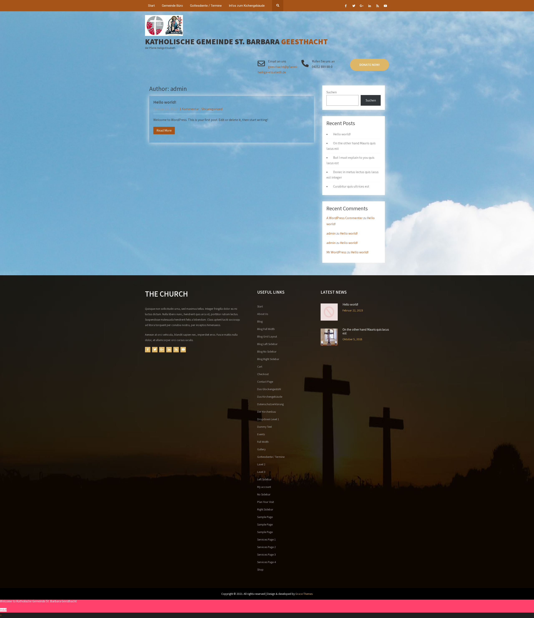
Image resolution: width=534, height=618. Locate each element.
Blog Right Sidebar (268, 359)
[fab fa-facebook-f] (345, 6)
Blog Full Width (266, 329)
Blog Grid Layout (267, 336)
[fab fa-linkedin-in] (369, 6)
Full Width (263, 442)
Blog (260, 321)
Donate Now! (369, 64)
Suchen (331, 92)
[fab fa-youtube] (385, 6)
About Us (262, 314)
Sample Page (265, 517)
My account (264, 487)
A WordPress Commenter (344, 218)
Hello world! (164, 102)
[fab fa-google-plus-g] (361, 6)
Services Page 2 (266, 547)
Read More (164, 130)
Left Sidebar (264, 479)
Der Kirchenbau (266, 412)
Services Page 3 (266, 554)
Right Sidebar (265, 509)
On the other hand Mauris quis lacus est (366, 331)
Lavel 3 (261, 472)
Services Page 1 (266, 539)
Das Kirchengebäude (269, 396)
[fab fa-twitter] (353, 6)
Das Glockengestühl (269, 389)
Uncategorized (212, 109)
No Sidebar (264, 494)
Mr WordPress (336, 252)
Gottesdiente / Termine (206, 6)
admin (331, 233)
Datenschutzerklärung (270, 404)
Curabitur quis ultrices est (351, 186)
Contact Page (265, 381)
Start (151, 6)
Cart (259, 366)
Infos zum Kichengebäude (247, 6)
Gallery (261, 449)
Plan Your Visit (265, 502)
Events (261, 434)
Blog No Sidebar (267, 351)
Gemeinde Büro (172, 6)
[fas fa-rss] (377, 6)
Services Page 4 (266, 562)
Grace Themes (304, 594)
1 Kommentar (189, 109)
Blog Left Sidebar (267, 344)
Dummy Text (264, 427)
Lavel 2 (261, 464)
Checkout (263, 374)
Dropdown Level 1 (268, 419)
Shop (260, 569)
